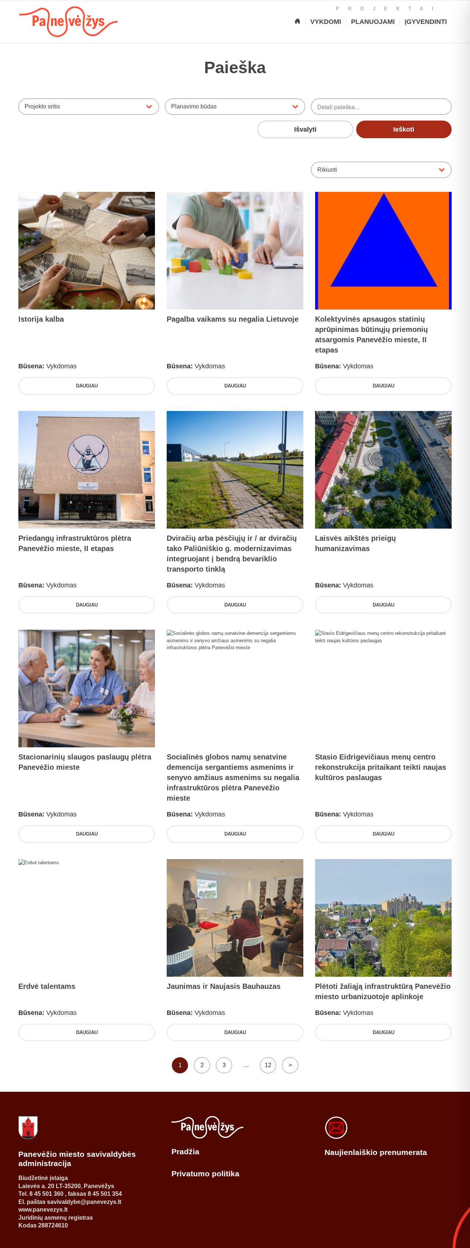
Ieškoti (403, 129)
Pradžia (185, 1151)
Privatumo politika (205, 1173)
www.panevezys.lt (43, 1209)
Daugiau (87, 386)
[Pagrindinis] (297, 21)
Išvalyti (305, 129)
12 (268, 1065)
